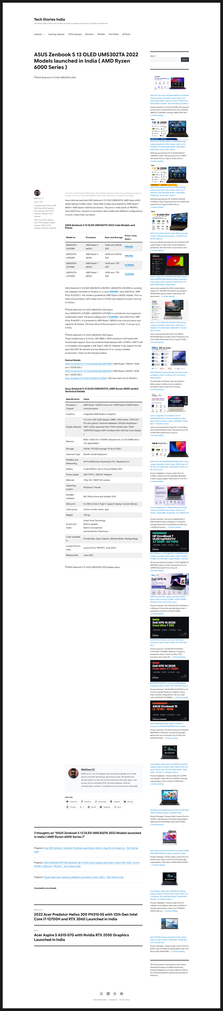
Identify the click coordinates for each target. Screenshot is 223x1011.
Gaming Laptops (56, 34)
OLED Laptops (75, 34)
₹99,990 (129, 247)
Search (152, 56)
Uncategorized (39, 205)
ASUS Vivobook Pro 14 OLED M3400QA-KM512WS (88, 371)
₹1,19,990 (129, 265)
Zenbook (53, 228)
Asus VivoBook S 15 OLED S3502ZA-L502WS (85, 378)
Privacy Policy (125, 1000)
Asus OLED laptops (41, 223)
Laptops (38, 34)
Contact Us (113, 1000)
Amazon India (51, 205)
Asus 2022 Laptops (46, 220)
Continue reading (156, 115)
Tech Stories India (49, 19)
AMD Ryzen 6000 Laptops (44, 208)
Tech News (114, 34)
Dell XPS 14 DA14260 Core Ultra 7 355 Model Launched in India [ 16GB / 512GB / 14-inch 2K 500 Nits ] (168, 642)
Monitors (89, 34)
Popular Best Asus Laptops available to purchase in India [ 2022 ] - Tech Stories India (84, 877)
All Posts (126, 34)
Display (52, 223)
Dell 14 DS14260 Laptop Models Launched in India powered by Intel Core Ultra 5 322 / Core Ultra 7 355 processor (168, 375)
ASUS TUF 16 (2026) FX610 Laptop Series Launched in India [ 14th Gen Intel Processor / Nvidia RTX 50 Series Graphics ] (169, 236)
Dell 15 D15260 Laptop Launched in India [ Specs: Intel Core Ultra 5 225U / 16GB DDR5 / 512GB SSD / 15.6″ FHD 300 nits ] (168, 940)
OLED (43, 225)
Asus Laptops (39, 211)
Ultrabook (45, 228)
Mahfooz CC (88, 769)
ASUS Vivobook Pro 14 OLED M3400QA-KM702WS (89, 364)
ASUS (36, 220)
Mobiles (101, 34)
